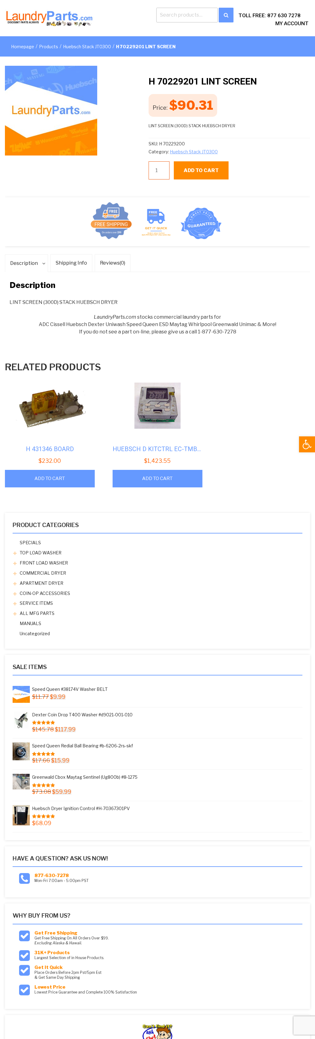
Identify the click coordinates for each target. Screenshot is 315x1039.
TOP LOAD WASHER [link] (41, 552)
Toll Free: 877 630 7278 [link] (269, 15)
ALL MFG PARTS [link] (37, 613)
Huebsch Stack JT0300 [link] (87, 46)
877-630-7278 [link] (51, 875)
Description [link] (24, 263)
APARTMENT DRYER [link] (41, 583)
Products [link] (48, 46)
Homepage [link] (22, 46)
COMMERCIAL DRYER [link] (43, 573)
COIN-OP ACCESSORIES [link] (45, 593)
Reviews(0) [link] (112, 263)
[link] (307, 444)
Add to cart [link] (49, 478)
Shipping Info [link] (71, 263)
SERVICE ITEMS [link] (36, 603)
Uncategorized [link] (35, 633)
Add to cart (201, 170)
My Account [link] (292, 23)
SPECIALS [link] (30, 542)
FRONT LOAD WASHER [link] (44, 562)
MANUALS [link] (30, 623)
